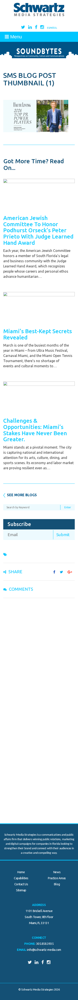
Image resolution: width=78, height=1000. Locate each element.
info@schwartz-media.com (44, 949)
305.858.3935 (45, 943)
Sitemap (21, 890)
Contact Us (21, 884)
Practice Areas (57, 878)
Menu (15, 36)
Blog (57, 884)
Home (21, 872)
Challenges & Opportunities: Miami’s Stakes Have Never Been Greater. (35, 430)
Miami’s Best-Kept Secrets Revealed (37, 334)
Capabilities (21, 878)
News (56, 872)
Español (52, 28)
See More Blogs (22, 495)
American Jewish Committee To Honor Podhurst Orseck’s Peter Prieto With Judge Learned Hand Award (38, 230)
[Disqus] (39, 657)
